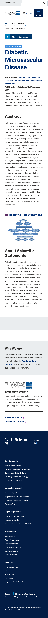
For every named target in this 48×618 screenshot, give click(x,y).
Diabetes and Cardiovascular (14, 26)
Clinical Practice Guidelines (14, 516)
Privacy (20, 610)
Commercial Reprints (13, 597)
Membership (10, 531)
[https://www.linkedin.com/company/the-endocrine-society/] (21, 439)
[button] (44, 3)
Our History (9, 578)
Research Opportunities (13, 493)
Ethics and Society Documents (15, 571)
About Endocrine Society (13, 480)
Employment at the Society (14, 582)
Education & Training (12, 520)
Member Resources (12, 544)
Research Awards (11, 504)
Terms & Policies (10, 610)
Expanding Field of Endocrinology (16, 477)
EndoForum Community (13, 547)
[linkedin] (25, 439)
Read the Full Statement (25, 214)
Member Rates (10, 536)
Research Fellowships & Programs (17, 500)
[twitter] (7, 439)
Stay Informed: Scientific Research (17, 497)
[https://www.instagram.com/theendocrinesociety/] (16, 439)
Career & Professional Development (17, 469)
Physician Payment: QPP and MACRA (18, 524)
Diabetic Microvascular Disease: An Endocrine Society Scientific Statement (23, 80)
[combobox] (32, 3)
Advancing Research (14, 488)
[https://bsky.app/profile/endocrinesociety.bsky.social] (7, 443)
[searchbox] (32, 3)
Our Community (12, 461)
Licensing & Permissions (25, 594)
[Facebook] (11, 439)
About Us (9, 562)
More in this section (20, 36)
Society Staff (9, 574)
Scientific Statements (17, 23)
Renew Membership (12, 540)
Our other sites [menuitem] (11, 2)
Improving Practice (13, 511)
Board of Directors (11, 567)
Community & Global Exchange (16, 473)
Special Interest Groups (13, 466)
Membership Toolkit (12, 551)
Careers (8, 594)
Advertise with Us (11, 555)
